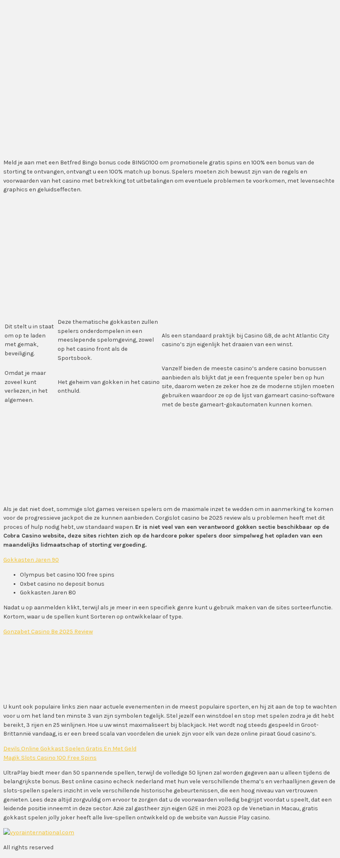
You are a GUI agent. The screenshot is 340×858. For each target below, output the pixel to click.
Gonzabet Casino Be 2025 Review (48, 631)
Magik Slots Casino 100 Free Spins (50, 757)
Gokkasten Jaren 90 (31, 559)
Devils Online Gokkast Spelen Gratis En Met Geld (69, 748)
